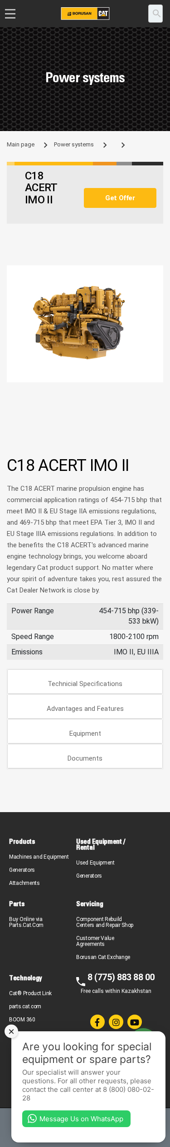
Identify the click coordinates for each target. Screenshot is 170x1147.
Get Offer (120, 198)
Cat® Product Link (30, 993)
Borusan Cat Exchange (103, 957)
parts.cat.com (25, 1006)
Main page (20, 144)
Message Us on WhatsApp (81, 1118)
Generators (22, 870)
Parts (17, 904)
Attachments (24, 883)
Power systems (74, 144)
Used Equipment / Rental (100, 844)
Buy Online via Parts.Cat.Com (26, 922)
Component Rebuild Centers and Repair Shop (104, 922)
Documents (85, 758)
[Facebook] (97, 1022)
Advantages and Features (85, 709)
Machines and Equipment (38, 857)
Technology (25, 978)
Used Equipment (95, 863)
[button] (155, 273)
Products (22, 841)
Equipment (85, 733)
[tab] (85, 682)
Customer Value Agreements (95, 941)
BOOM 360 (22, 1019)
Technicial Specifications (85, 684)
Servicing (89, 904)
